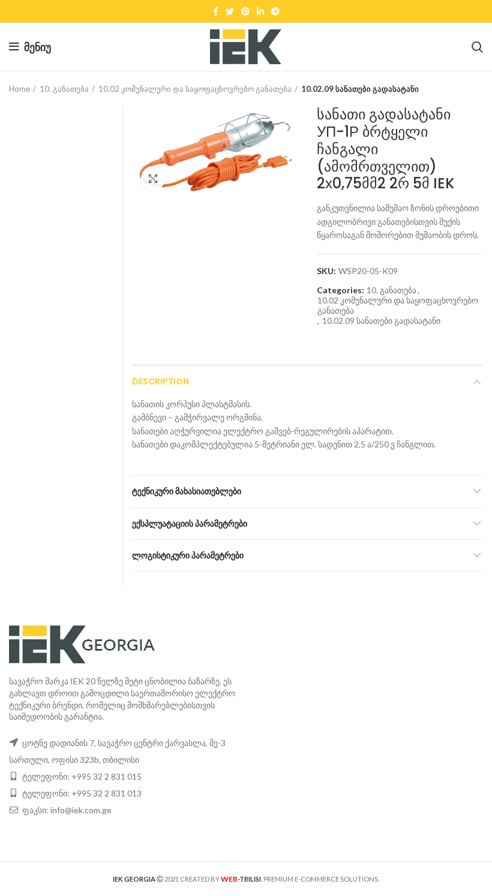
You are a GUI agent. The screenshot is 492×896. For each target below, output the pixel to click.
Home (19, 89)
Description (160, 381)
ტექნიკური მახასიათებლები (186, 491)
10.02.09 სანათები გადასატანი (360, 89)
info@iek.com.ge (81, 810)
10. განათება (64, 89)
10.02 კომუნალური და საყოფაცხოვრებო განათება (195, 89)
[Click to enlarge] (153, 179)
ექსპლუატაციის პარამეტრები (189, 524)
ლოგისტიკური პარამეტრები (188, 555)
